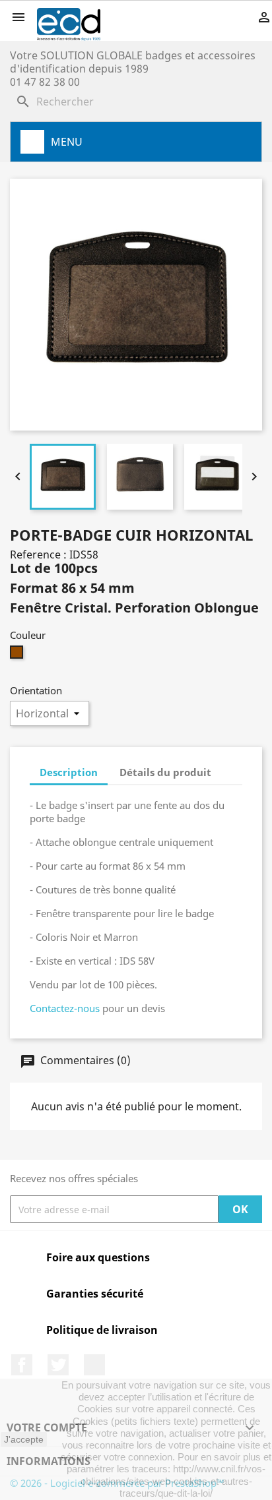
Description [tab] (69, 772)
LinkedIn (94, 1364)
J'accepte (24, 1439)
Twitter (58, 1364)
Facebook (21, 1364)
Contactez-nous (65, 1008)
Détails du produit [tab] (165, 772)
